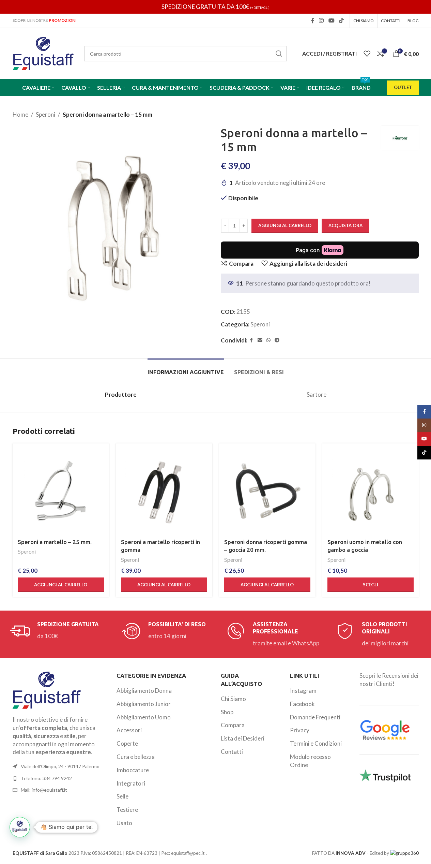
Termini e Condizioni (316, 743)
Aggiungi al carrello (284, 225)
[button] (61, 584)
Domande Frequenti (315, 717)
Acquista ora (345, 225)
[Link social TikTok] (341, 20)
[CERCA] (279, 53)
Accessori (129, 730)
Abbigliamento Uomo (144, 717)
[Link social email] (260, 340)
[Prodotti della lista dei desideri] (367, 53)
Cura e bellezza (136, 756)
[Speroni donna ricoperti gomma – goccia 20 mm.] (267, 492)
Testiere (127, 809)
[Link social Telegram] (277, 340)
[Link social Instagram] (321, 20)
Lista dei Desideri (242, 738)
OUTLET (403, 87)
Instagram (303, 690)
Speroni (45, 114)
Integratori (131, 783)
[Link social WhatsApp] (268, 340)
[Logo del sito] (43, 52)
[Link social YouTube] (331, 20)
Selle (122, 796)
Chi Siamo (233, 698)
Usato (124, 822)
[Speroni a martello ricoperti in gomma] (164, 492)
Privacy (299, 730)
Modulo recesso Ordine (310, 760)
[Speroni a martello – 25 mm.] (61, 492)
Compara (233, 725)
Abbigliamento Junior (144, 703)
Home (20, 114)
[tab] (186, 368)
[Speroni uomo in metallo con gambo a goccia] (370, 492)
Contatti (232, 751)
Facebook (302, 703)
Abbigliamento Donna (144, 690)
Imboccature (133, 770)
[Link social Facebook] (313, 20)
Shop (227, 712)
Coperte (127, 743)
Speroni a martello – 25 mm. (55, 542)
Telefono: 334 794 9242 (46, 778)
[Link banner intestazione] (215, 7)
